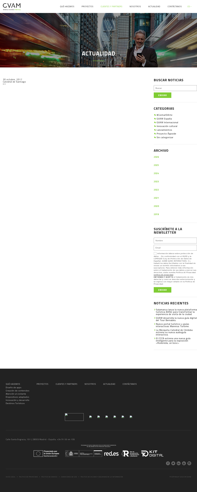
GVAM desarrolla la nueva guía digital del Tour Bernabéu (176, 319)
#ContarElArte (164, 115)
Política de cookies (49, 477)
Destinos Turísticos (167, 16)
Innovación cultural (167, 126)
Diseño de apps (27, 16)
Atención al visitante (82, 16)
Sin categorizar (165, 137)
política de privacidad (163, 274)
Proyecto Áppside (166, 133)
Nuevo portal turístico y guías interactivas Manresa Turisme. (172, 325)
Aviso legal (10, 477)
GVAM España (164, 118)
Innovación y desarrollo (140, 16)
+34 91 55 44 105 (66, 439)
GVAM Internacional (167, 122)
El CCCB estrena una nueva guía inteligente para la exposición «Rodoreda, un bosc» (173, 341)
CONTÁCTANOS (175, 6)
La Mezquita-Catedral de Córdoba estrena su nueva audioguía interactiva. (174, 332)
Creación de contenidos (53, 16)
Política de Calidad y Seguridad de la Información (102, 477)
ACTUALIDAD (154, 6)
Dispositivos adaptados (110, 16)
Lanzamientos (164, 130)
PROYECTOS (87, 6)
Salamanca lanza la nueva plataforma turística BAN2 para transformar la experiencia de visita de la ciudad (176, 312)
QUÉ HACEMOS (67, 6)
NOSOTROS (135, 6)
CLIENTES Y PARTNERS (111, 6)
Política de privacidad (28, 477)
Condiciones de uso (69, 477)
